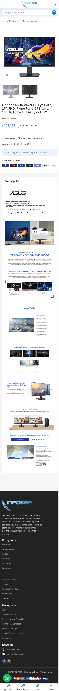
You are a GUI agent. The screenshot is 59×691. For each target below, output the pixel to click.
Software (6, 558)
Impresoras (7, 568)
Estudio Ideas (46, 672)
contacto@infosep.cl (14, 654)
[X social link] (18, 144)
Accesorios (7, 593)
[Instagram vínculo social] (9, 661)
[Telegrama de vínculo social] (28, 144)
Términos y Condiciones (12, 623)
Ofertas (5, 598)
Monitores (14, 21)
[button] (5, 52)
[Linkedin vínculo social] (24, 144)
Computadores (8, 549)
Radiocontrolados (10, 589)
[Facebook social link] (14, 144)
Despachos (7, 638)
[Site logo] (29, 3)
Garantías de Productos (12, 633)
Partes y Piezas (9, 579)
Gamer (5, 584)
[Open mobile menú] (3, 4)
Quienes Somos (9, 614)
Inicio (3, 21)
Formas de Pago (9, 628)
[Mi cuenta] (55, 4)
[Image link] (17, 504)
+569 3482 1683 (12, 649)
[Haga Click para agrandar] (7, 75)
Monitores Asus (29, 21)
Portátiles (6, 554)
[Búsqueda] (54, 12)
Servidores (6, 544)
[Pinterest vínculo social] (21, 144)
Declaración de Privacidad (13, 619)
